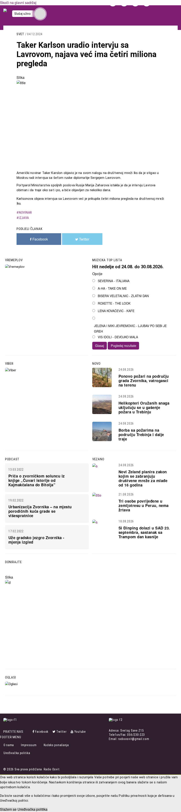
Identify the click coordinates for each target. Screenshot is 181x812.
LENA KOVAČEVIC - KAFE (116, 311)
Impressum (28, 745)
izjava (24, 218)
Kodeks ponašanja (56, 745)
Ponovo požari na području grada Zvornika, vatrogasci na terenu (144, 381)
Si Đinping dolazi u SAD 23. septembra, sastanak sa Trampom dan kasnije (144, 532)
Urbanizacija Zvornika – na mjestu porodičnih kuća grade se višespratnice (40, 511)
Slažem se (8, 809)
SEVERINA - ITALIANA (113, 281)
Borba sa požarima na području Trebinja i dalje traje (141, 434)
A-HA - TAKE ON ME (112, 288)
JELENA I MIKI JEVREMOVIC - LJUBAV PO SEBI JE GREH (130, 328)
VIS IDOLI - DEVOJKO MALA (118, 337)
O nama (9, 745)
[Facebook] (33, 731)
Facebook (41, 731)
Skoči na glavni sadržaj (18, 2)
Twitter (61, 731)
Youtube (80, 731)
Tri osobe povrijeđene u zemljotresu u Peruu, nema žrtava (144, 505)
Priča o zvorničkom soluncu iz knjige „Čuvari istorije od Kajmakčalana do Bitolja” (36, 480)
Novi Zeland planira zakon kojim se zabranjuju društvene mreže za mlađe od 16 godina (143, 478)
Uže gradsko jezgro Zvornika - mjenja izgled (36, 540)
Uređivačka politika (17, 753)
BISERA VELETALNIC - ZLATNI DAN (123, 296)
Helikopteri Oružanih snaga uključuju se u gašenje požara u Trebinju (144, 407)
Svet (20, 34)
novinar (25, 213)
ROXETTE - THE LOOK (114, 303)
